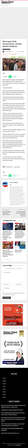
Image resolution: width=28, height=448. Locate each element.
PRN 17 (4, 397)
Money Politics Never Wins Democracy (10, 433)
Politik (4, 389)
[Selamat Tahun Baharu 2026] (20, 245)
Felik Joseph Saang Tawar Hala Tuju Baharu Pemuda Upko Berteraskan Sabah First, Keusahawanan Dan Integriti (13, 419)
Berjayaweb (18, 445)
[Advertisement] (14, 23)
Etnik (4, 386)
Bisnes (4, 391)
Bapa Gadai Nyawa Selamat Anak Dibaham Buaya (7, 213)
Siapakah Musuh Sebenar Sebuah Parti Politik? (12, 410)
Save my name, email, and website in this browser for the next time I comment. (14, 294)
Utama (4, 378)
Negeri (4, 383)
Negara (4, 49)
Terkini (8, 49)
